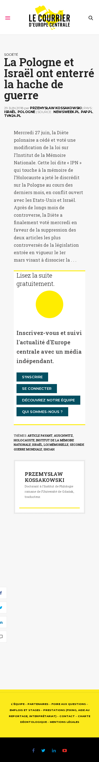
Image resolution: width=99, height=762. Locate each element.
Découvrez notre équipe (48, 400)
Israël (10, 112)
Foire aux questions (68, 703)
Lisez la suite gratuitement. (35, 279)
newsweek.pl (66, 112)
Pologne (26, 112)
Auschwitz (63, 435)
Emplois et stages (25, 710)
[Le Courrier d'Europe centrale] (49, 18)
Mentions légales (64, 721)
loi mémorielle (56, 444)
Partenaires (38, 703)
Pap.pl (87, 112)
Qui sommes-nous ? (42, 411)
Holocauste (24, 440)
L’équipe (17, 703)
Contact (67, 716)
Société (11, 54)
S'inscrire (32, 377)
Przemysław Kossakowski (55, 108)
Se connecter (36, 388)
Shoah (48, 449)
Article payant (40, 435)
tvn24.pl (12, 116)
